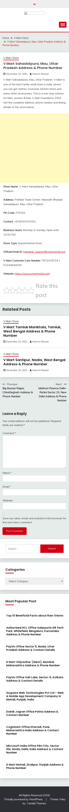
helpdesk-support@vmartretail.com (44, 251)
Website (8, 500)
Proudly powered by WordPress (23, 799)
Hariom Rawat (40, 73)
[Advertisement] (34, 148)
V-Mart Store (11, 57)
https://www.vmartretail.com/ (32, 273)
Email (7, 486)
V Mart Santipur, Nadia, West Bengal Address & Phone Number (34, 362)
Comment (9, 433)
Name (7, 472)
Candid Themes (36, 803)
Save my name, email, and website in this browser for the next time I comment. (34, 520)
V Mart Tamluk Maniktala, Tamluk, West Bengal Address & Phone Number (32, 331)
